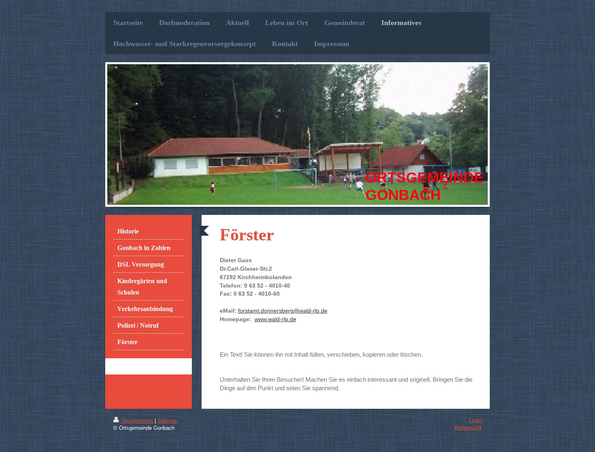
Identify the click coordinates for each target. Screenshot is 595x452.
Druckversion (138, 421)
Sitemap (167, 421)
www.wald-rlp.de (275, 319)
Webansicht (468, 428)
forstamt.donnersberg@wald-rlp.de (282, 310)
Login (475, 420)
